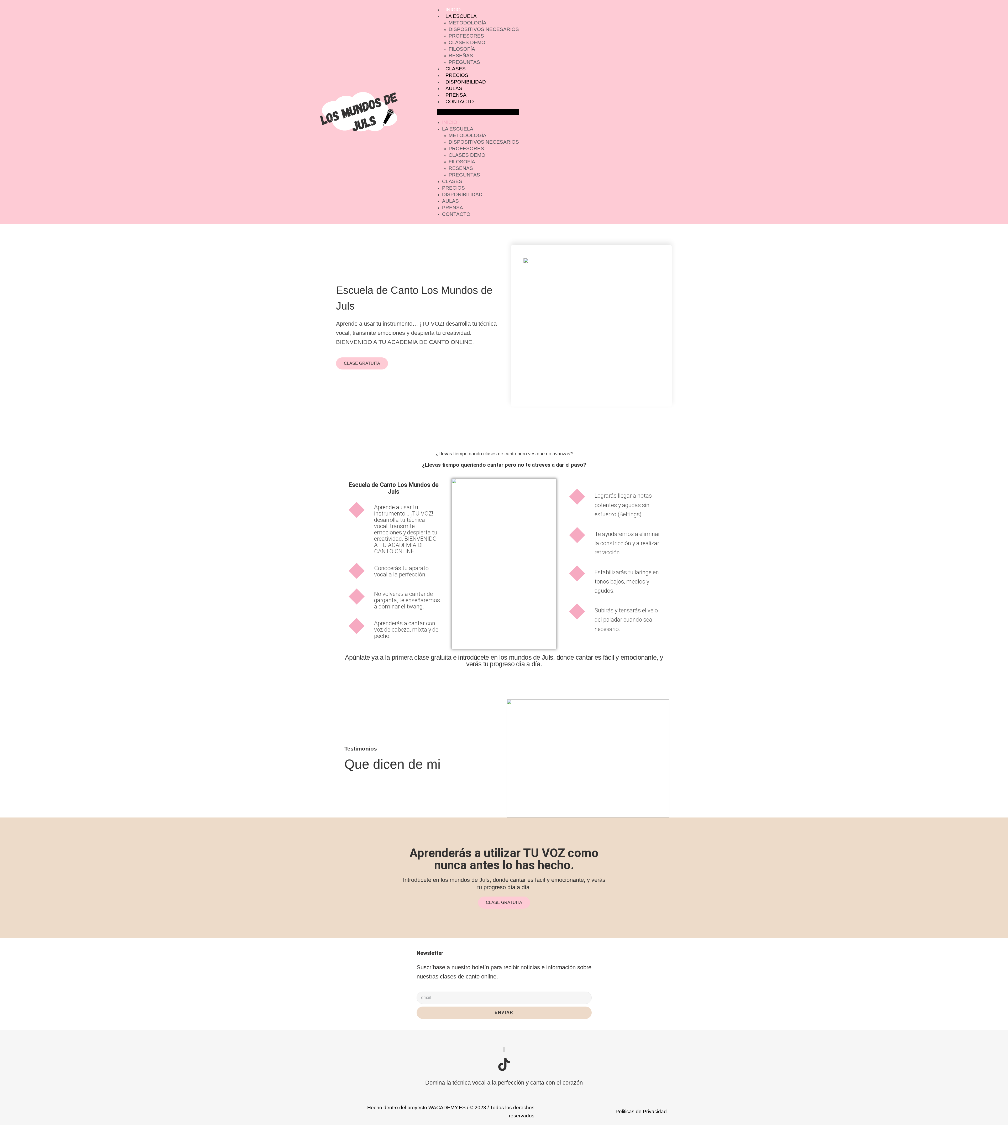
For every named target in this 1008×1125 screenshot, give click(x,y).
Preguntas (464, 62)
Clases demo (467, 42)
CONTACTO (459, 101)
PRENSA (455, 95)
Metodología (467, 22)
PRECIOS (456, 75)
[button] (478, 112)
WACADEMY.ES (447, 1107)
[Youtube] (522, 1064)
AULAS (453, 88)
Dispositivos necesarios (484, 29)
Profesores (466, 36)
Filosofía (462, 49)
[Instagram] (485, 1064)
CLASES (455, 68)
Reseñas (461, 55)
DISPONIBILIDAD (465, 82)
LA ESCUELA (461, 16)
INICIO (453, 9)
